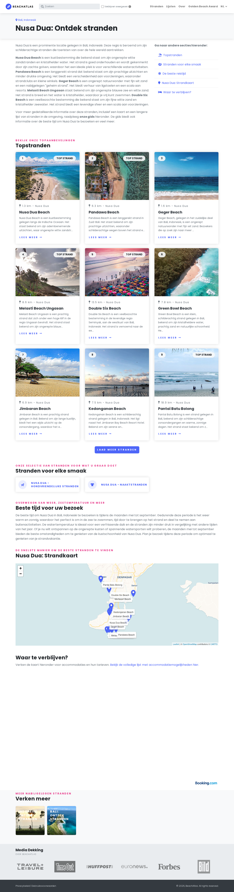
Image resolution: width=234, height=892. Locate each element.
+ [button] (20, 568)
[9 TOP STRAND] (186, 372)
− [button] (20, 573)
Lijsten (171, 6)
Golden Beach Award (203, 6)
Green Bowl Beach (175, 308)
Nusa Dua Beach (34, 212)
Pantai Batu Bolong (176, 408)
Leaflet (176, 644)
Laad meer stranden (117, 449)
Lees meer (28, 237)
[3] (186, 176)
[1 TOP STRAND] (48, 176)
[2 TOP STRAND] (117, 176)
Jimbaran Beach (35, 408)
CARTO (214, 644)
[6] (186, 272)
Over (181, 6)
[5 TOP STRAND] (117, 272)
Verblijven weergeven (116, 6)
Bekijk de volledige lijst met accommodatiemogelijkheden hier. (154, 665)
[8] (117, 372)
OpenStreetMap (190, 644)
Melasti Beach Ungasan (41, 308)
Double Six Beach (105, 308)
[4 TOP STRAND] (48, 272)
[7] (48, 372)
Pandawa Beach (104, 212)
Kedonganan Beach (107, 408)
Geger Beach (170, 212)
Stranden (156, 6)
